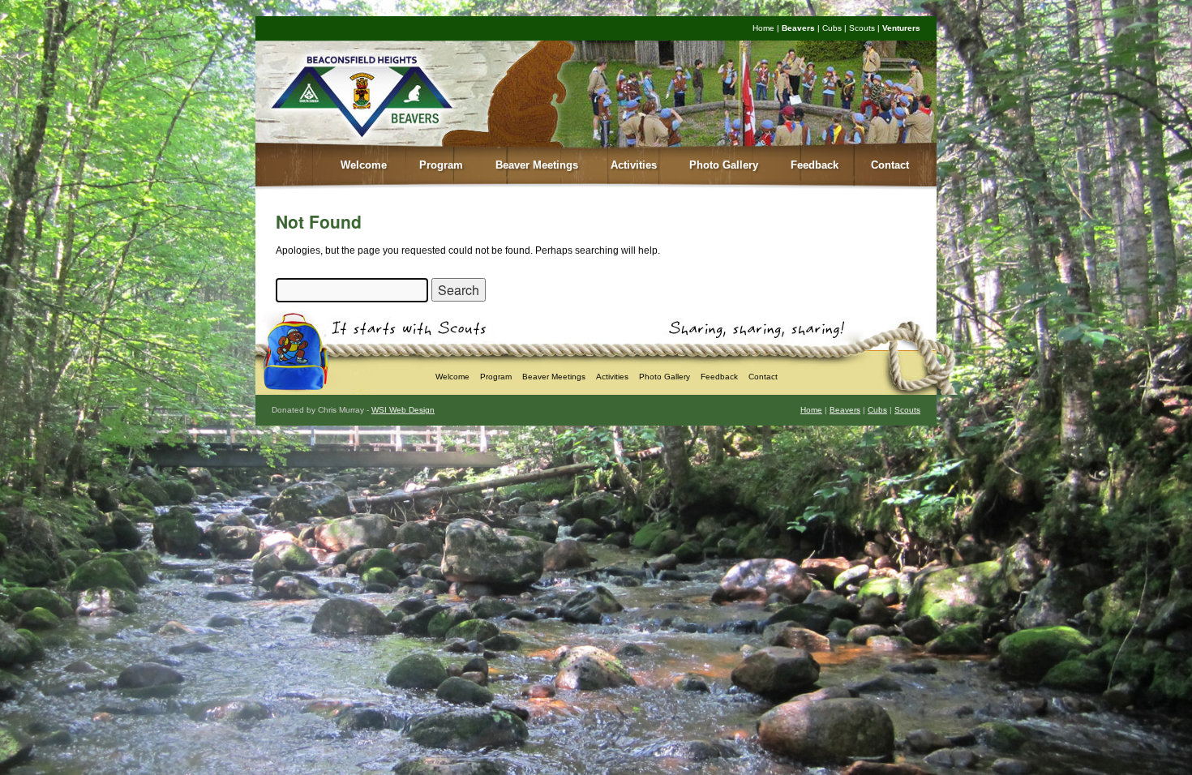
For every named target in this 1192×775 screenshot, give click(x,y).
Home (763, 28)
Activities (634, 165)
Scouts (862, 28)
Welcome (364, 165)
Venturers (901, 28)
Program (441, 165)
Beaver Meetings (536, 165)
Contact (890, 165)
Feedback (814, 165)
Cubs (832, 28)
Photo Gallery (723, 165)
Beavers (798, 28)
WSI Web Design (403, 409)
